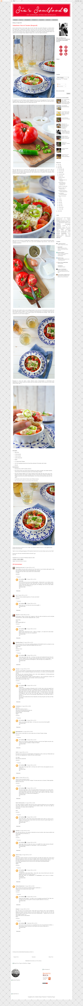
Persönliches (68, 229)
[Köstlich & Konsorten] (15, 976)
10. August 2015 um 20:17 (30, 567)
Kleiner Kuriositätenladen (63, 262)
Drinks (61, 220)
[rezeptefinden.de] (15, 993)
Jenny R (17, 614)
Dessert (58, 220)
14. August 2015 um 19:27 (31, 788)
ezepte (21, 548)
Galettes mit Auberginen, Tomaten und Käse (66, 143)
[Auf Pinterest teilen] (22, 559)
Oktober (60, 172)
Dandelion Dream (19, 642)
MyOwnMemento (19, 731)
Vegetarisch (59, 236)
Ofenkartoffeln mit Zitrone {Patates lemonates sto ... (62, 183)
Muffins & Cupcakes (66, 228)
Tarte (66, 234)
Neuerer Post (16, 956)
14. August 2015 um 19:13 (31, 628)
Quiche (62, 230)
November (61, 170)
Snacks (58, 233)
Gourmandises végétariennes (64, 274)
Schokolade (63, 232)
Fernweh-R (18, 548)
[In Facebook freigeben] (21, 559)
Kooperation (41, 19)
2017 (59, 164)
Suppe (62, 234)
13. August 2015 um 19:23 (25, 830)
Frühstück (62, 221)
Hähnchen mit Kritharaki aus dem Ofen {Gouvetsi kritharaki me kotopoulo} (65, 126)
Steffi (17, 752)
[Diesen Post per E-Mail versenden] (17, 559)
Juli (59, 199)
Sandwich (58, 232)
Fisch (66, 220)
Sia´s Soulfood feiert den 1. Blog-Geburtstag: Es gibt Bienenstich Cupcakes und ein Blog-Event (66, 101)
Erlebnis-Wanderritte (20, 886)
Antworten (18, 574)
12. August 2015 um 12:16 (23, 777)
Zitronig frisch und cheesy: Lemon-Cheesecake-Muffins (65, 155)
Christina (17, 830)
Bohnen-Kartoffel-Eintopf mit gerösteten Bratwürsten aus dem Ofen (63, 271)
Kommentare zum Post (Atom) (35, 960)
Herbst (58, 224)
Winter (58, 237)
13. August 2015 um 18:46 (30, 802)
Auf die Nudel (63, 217)
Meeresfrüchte (59, 228)
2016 (59, 166)
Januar (60, 208)
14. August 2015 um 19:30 (31, 842)
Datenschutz (55, 19)
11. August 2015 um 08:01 (26, 706)
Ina (16, 595)
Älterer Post (51, 956)
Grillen (69, 222)
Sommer (24, 561)
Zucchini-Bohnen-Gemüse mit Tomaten (66, 118)
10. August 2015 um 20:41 (31, 579)
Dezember (61, 169)
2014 (59, 211)
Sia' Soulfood (21, 579)
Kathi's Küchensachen (20, 802)
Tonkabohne (18, 706)
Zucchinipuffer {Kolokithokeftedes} (65, 106)
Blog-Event (68, 217)
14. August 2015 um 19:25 (31, 765)
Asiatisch (58, 217)
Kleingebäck (58, 225)
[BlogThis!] (19, 559)
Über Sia (21, 19)
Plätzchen (58, 230)
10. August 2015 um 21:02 (22, 595)
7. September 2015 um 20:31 (31, 923)
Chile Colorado (60, 263)
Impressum (48, 19)
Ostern (57, 229)
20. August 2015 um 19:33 (31, 896)
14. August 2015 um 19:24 (31, 739)
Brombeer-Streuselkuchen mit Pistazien (62, 179)
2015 (59, 167)
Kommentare (60, 86)
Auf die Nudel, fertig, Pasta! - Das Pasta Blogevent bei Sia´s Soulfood (65, 113)
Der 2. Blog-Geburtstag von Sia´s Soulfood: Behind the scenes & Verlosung (66, 132)
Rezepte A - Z (34, 19)
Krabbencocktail (61, 177)
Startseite (15, 19)
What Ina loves (25, 547)
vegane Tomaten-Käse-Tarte (63, 244)
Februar (60, 207)
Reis (66, 230)
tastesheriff (60, 247)
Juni (60, 200)
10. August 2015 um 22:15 (28, 642)
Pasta (62, 229)
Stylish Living (18, 854)
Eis (64, 220)
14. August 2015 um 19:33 (31, 870)
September (61, 174)
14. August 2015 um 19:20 (31, 685)
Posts (59, 84)
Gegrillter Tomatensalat (62, 186)
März (60, 205)
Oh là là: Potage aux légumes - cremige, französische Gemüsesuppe (63, 254)
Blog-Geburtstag (59, 218)
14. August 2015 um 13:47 (27, 854)
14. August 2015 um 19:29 (31, 817)
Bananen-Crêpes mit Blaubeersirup (62, 188)
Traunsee (17, 668)
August (60, 175)
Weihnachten (67, 236)
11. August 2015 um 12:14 (23, 752)
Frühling (58, 221)
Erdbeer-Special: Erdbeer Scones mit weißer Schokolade (65, 137)
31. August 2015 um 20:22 (24, 909)
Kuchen (58, 227)
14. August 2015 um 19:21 (31, 720)
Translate (65, 79)
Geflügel (66, 221)
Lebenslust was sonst (20, 567)
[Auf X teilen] (20, 559)
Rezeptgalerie (27, 19)
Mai (59, 202)
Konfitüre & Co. (66, 225)
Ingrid (17, 777)
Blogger (53, 996)
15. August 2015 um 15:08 (29, 886)
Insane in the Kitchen (62, 269)
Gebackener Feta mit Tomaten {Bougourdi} (62, 191)
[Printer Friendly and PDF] (15, 559)
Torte (69, 234)
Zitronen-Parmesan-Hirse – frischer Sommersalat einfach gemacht (63, 249)
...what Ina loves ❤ (61, 243)
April (60, 204)
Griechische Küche (19, 561)
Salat (69, 230)
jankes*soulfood (61, 252)
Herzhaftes (67, 224)
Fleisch (69, 220)
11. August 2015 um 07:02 (25, 668)
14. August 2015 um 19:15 (31, 655)
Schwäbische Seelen (61, 266)
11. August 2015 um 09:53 (28, 731)
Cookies (68, 218)
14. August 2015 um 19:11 (31, 603)
